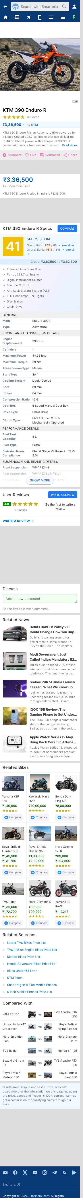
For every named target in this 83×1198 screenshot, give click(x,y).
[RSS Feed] (64, 1172)
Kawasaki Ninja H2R (39, 799)
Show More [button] (40, 480)
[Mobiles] (39, 17)
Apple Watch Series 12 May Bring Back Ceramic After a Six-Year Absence (51, 740)
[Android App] (74, 1172)
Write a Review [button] (62, 495)
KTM (34, 125)
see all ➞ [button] (68, 245)
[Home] (5, 17)
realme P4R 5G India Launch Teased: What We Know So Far (52, 685)
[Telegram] (54, 1172)
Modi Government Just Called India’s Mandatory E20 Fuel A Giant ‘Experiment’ (53, 657)
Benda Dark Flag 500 (63, 799)
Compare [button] (67, 228)
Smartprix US (12, 1184)
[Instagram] (44, 1172)
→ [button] (18, 521)
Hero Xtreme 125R (64, 849)
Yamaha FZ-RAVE (63, 904)
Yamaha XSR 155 (10, 799)
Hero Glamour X (40, 901)
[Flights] (28, 17)
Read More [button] (69, 145)
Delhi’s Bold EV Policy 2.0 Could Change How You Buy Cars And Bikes (52, 630)
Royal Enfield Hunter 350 (11, 849)
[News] (17, 17)
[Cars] (62, 17)
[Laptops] (51, 17)
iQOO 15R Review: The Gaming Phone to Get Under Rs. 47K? (52, 712)
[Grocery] (74, 17)
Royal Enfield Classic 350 (37, 849)
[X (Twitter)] (25, 1172)
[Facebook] (15, 1172)
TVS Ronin (9, 901)
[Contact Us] (5, 1172)
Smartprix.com (39, 1196)
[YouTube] (35, 1172)
